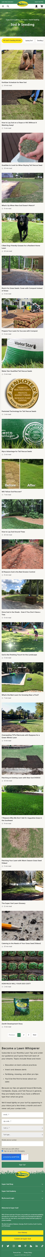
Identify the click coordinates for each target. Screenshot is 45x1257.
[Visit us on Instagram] (14, 1246)
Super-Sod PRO (39, 2)
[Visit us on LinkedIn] (37, 1246)
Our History (22, 1232)
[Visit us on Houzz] (31, 1246)
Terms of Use (17, 1252)
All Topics (24, 20)
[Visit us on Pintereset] (25, 1246)
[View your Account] (36, 6)
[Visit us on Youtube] (19, 1246)
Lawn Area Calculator (7, 2)
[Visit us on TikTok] (42, 1246)
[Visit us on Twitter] (8, 1246)
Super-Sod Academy (13, 20)
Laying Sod (29, 40)
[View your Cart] (41, 6)
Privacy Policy (28, 1252)
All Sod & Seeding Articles (12, 40)
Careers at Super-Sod (22, 1239)
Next (34, 1035)
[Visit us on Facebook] (2, 1246)
